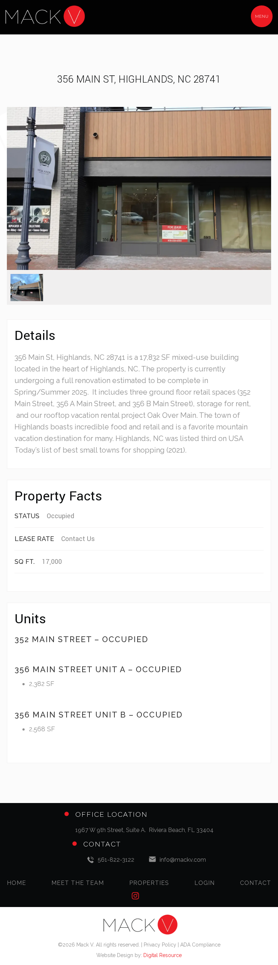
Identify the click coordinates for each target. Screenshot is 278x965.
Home (16, 882)
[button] (262, 16)
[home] (52, 16)
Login (204, 882)
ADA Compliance (200, 945)
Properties (149, 882)
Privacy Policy (160, 945)
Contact (255, 882)
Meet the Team (77, 882)
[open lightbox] (139, 188)
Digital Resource (162, 955)
